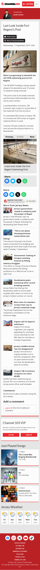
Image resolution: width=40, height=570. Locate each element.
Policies (19, 554)
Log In (11, 435)
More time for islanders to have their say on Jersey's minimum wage (24, 305)
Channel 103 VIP (14, 423)
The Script (22, 459)
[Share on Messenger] (12, 181)
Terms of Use (20, 560)
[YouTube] (25, 538)
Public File (20, 557)
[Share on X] (18, 181)
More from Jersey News (15, 41)
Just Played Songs (13, 446)
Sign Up (29, 435)
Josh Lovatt (18, 15)
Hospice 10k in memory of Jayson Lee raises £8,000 (24, 373)
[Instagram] (13, 538)
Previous (8, 137)
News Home (11, 37)
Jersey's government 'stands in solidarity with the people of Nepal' (25, 211)
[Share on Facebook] (6, 181)
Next (31, 137)
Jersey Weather (12, 507)
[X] (19, 538)
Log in (7, 408)
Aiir (20, 567)
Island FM (20, 546)
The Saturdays (23, 475)
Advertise (20, 548)
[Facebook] (7, 538)
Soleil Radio (20, 543)
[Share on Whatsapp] (24, 181)
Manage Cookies (20, 551)
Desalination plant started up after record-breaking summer (25, 283)
